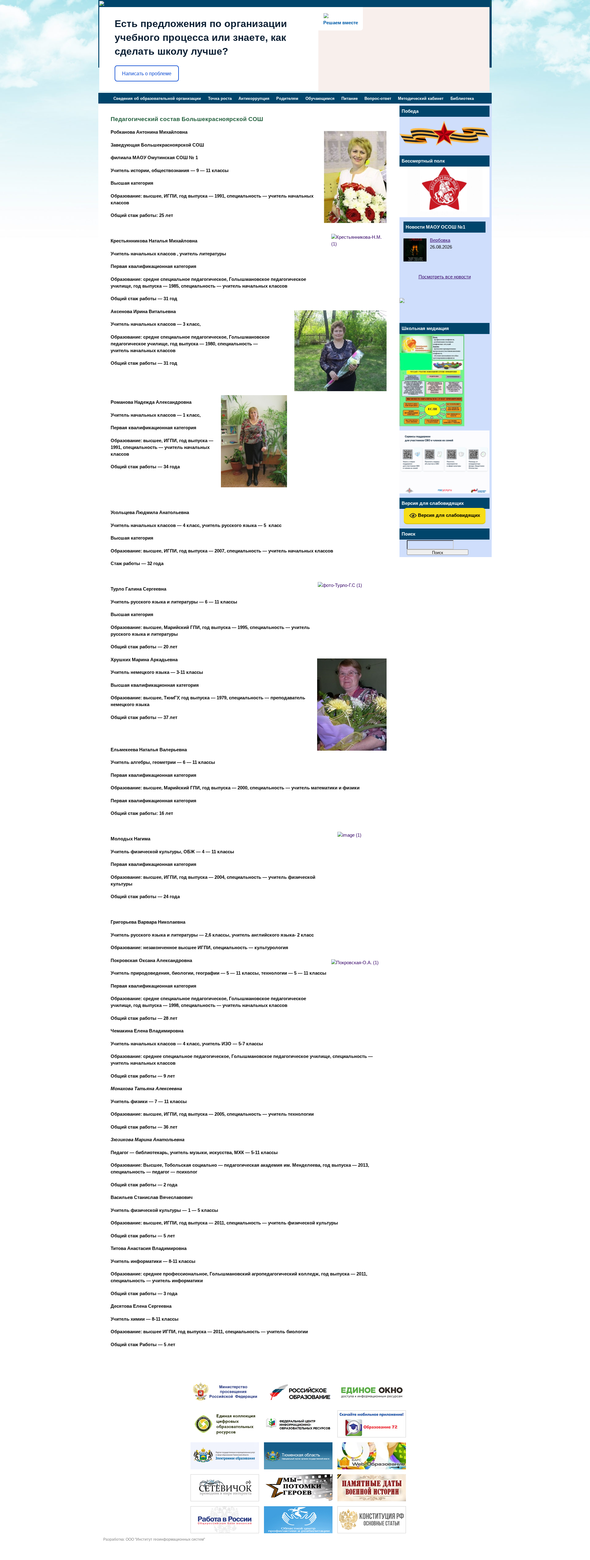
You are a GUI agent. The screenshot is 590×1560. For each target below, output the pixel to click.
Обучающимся (320, 98)
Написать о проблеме (146, 73)
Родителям (287, 98)
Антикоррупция (253, 98)
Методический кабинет (420, 98)
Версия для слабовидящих (448, 515)
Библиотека (462, 98)
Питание (349, 98)
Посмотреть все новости (445, 276)
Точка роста (220, 98)
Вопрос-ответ (377, 98)
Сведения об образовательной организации (157, 98)
